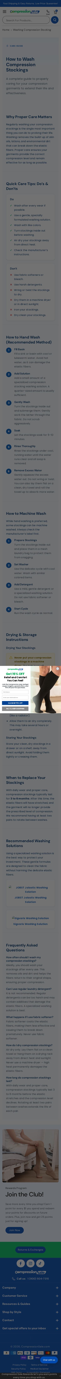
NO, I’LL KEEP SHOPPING (15, 708)
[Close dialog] (57, 668)
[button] (49, 1359)
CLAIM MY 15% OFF (15, 703)
